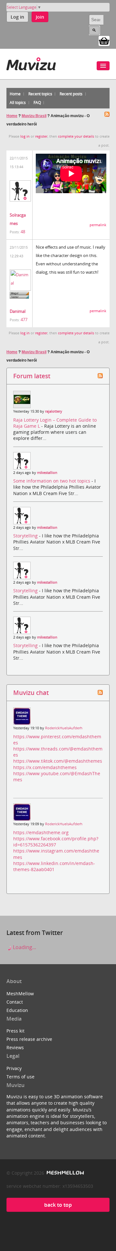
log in (25, 136)
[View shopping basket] (104, 40)
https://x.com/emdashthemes (45, 767)
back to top (58, 1204)
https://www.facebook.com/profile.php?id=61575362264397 (55, 841)
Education (17, 1010)
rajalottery (53, 411)
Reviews (15, 1047)
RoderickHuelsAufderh (63, 728)
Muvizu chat (31, 693)
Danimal (17, 311)
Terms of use (20, 1077)
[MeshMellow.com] (64, 1173)
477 (24, 319)
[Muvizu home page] (31, 63)
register (41, 136)
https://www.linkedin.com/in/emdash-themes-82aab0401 (54, 866)
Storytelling (26, 536)
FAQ (37, 102)
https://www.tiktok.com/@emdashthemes (57, 761)
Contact (14, 1002)
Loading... (24, 947)
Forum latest (31, 376)
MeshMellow (20, 993)
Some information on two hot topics (52, 481)
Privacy (14, 1068)
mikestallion (47, 472)
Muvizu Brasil (34, 116)
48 (23, 232)
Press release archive (29, 1039)
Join (40, 17)
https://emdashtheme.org (41, 832)
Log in (17, 17)
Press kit (15, 1031)
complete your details (76, 136)
